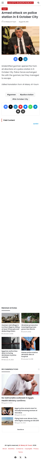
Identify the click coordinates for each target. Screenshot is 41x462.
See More (20, 430)
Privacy (36, 449)
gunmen (12, 94)
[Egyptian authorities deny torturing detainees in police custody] (11, 343)
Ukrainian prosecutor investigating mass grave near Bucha (29, 327)
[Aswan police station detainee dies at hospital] (30, 343)
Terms (20, 452)
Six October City (21, 99)
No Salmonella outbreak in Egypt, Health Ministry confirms (18, 399)
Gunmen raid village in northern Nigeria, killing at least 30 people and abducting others (11, 328)
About (5, 449)
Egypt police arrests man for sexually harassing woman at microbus (26, 410)
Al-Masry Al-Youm (10, 22)
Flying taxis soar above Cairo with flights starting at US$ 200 (27, 419)
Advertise (11, 449)
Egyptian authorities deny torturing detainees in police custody (9, 354)
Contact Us (19, 449)
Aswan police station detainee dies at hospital (29, 354)
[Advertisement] (20, 215)
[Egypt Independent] (20, 2)
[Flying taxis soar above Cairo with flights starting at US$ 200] (7, 421)
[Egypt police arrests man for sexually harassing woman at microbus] (7, 411)
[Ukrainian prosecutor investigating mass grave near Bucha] (30, 318)
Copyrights (28, 449)
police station (27, 94)
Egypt (5, 9)
